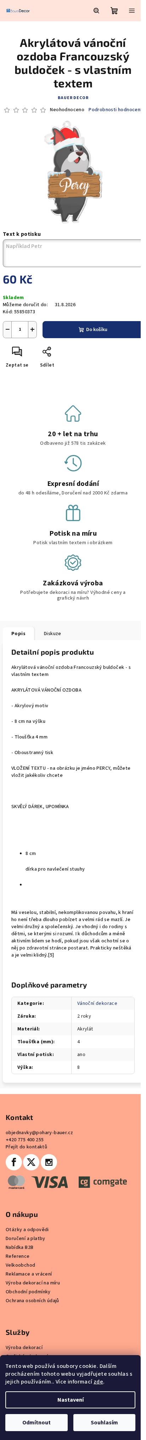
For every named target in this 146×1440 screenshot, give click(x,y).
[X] (31, 1162)
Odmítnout (36, 1423)
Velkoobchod (20, 1265)
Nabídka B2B (19, 1247)
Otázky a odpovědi (27, 1229)
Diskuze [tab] (52, 633)
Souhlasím (104, 1423)
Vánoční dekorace (97, 1003)
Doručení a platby (25, 1238)
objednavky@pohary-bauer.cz (39, 1132)
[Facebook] (14, 1162)
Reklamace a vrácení (29, 1274)
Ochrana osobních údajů (32, 1300)
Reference (18, 1256)
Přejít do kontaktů (26, 1147)
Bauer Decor (73, 98)
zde (98, 1382)
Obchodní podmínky (28, 1291)
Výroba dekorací (24, 1347)
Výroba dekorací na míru (33, 1283)
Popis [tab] (18, 633)
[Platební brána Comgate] (66, 1181)
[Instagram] (49, 1162)
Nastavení (70, 1400)
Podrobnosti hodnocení (115, 110)
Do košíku (96, 329)
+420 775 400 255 (25, 1139)
